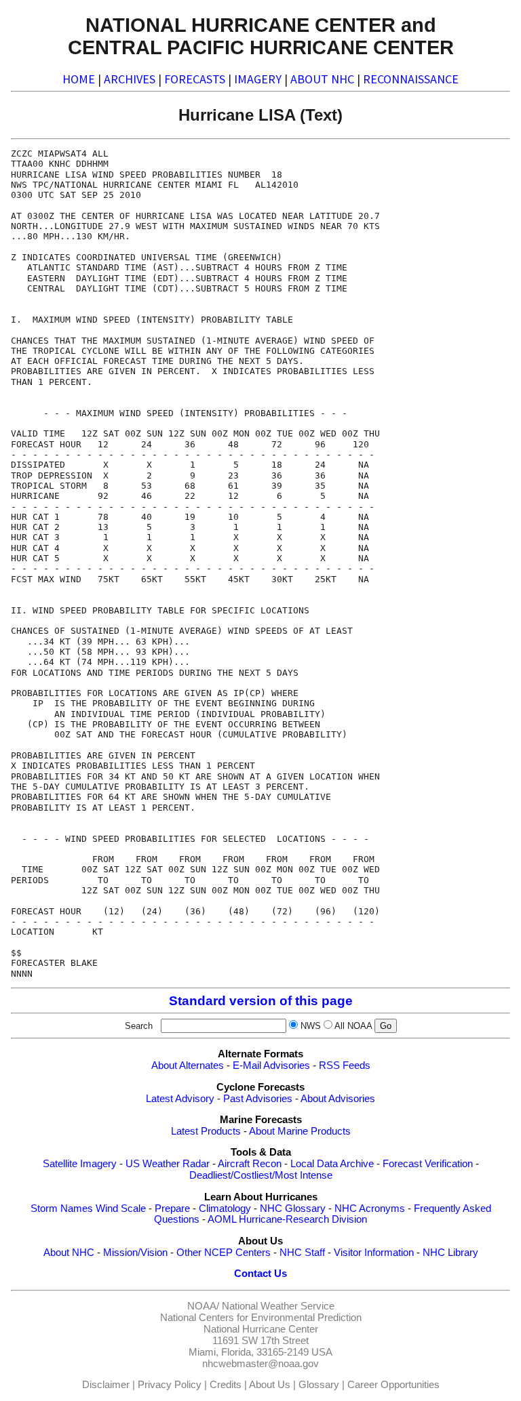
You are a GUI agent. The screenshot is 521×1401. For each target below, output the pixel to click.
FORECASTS (194, 79)
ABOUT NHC (322, 79)
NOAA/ (203, 1306)
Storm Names (62, 1208)
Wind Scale (121, 1208)
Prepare (172, 1208)
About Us (269, 1384)
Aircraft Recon (250, 1163)
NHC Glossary (293, 1208)
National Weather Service (278, 1306)
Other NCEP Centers (223, 1252)
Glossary (318, 1384)
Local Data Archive (332, 1163)
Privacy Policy (169, 1384)
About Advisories (338, 1098)
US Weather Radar (168, 1163)
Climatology (225, 1208)
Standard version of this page (261, 1001)
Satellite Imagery (80, 1163)
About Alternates (187, 1065)
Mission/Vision (135, 1252)
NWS (311, 1026)
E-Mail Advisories (271, 1065)
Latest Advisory (180, 1098)
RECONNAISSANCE (411, 79)
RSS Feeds (344, 1065)
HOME (78, 79)
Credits (226, 1384)
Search (141, 1026)
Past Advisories (257, 1098)
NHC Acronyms (369, 1208)
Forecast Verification (428, 1163)
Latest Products (206, 1131)
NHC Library (450, 1252)
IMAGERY (258, 79)
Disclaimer (106, 1384)
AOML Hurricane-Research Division (287, 1219)
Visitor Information (374, 1252)
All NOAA (353, 1026)
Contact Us (260, 1273)
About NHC (68, 1252)
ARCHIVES (129, 79)
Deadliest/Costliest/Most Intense (260, 1175)
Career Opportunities (393, 1384)
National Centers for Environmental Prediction (261, 1317)
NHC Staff (302, 1252)
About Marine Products (300, 1131)
